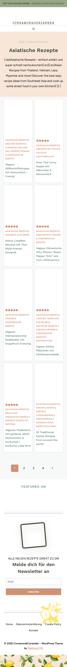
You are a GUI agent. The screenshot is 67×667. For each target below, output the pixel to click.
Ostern (51, 426)
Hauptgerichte (45, 156)
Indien (51, 407)
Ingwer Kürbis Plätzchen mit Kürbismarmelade (47, 350)
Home (9, 624)
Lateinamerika (45, 415)
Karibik (9, 420)
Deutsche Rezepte (46, 326)
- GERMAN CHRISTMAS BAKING (33, 3)
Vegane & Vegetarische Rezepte (17, 155)
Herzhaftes (43, 235)
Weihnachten (44, 340)
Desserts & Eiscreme (17, 235)
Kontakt (33, 630)
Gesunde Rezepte (15, 144)
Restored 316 (35, 648)
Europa (40, 329)
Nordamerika (44, 419)
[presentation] (18, 118)
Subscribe (33, 591)
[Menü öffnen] (34, 28)
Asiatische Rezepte (16, 140)
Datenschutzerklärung (29, 624)
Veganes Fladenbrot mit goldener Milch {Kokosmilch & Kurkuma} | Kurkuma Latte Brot (18, 438)
